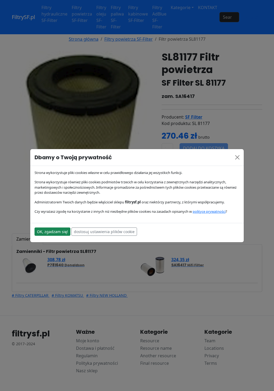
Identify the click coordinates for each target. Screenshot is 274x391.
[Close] (237, 157)
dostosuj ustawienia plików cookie (104, 231)
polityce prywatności (209, 211)
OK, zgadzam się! (52, 231)
